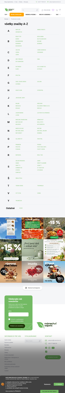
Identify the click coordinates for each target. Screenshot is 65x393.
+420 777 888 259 (52, 343)
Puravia (18, 149)
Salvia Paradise (20, 160)
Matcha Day (19, 122)
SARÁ (38, 160)
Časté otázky (8, 340)
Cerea (17, 52)
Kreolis (39, 108)
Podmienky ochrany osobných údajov (12, 367)
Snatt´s (18, 165)
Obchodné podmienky (10, 364)
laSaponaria (19, 112)
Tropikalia (40, 185)
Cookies (6, 370)
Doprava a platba (9, 342)
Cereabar (40, 52)
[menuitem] (7, 14)
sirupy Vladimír (41, 163)
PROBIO (39, 144)
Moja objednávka (9, 2)
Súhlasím (59, 384)
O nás (16, 2)
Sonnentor (19, 167)
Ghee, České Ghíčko (21, 81)
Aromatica (19, 32)
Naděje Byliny (20, 128)
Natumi (39, 128)
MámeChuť (40, 119)
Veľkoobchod (8, 347)
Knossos (18, 106)
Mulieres (18, 124)
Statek (18, 170)
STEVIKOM (40, 170)
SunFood (18, 172)
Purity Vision (41, 149)
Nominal (39, 133)
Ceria (17, 54)
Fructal (18, 75)
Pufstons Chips (41, 147)
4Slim (20, 208)
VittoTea (18, 193)
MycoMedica (40, 124)
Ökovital (39, 138)
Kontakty (7, 345)
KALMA (17, 103)
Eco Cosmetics (41, 66)
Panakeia (18, 144)
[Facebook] (46, 347)
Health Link (19, 90)
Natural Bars (20, 130)
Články (20, 2)
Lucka (17, 115)
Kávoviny (39, 103)
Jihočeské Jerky (20, 97)
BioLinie (39, 41)
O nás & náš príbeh (9, 355)
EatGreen (18, 66)
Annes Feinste (41, 29)
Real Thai (40, 155)
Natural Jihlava (42, 130)
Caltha (18, 50)
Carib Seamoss (41, 50)
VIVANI (39, 193)
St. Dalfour (40, 167)
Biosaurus (19, 46)
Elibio (17, 69)
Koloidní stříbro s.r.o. (43, 106)
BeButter (18, 36)
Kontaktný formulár (53, 357)
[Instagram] (49, 347)
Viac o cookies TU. (10, 391)
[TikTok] (46, 351)
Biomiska (18, 43)
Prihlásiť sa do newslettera (16, 326)
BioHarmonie (19, 41)
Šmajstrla (19, 178)
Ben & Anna (40, 36)
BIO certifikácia (8, 361)
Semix (17, 163)
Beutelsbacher (41, 39)
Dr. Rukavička (19, 61)
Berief (17, 39)
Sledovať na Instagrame (34, 288)
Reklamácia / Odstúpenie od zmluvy (12, 358)
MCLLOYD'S (40, 122)
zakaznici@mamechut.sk (54, 340)
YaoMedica (19, 200)
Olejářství (19, 138)
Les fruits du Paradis (43, 112)
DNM (38, 59)
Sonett (39, 165)
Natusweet (19, 133)
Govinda (18, 84)
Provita (18, 147)
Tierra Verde (19, 185)
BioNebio (39, 43)
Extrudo (39, 69)
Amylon (18, 29)
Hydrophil (40, 90)
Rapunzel (18, 155)
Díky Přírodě (19, 59)
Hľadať (37, 10)
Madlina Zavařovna (21, 119)
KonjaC (18, 108)
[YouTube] (53, 347)
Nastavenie (47, 384)
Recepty (26, 2)
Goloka (39, 81)
